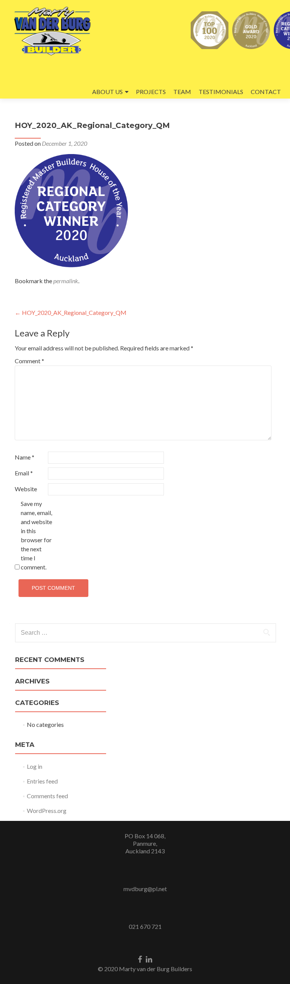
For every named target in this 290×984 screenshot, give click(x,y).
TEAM (182, 91)
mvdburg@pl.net (145, 888)
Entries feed (42, 781)
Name (24, 457)
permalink (65, 280)
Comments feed (47, 795)
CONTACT (266, 91)
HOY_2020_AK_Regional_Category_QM (70, 312)
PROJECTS (151, 91)
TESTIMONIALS (221, 91)
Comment (29, 360)
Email (24, 473)
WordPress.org (46, 810)
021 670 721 (145, 926)
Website (26, 488)
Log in (34, 766)
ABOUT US (107, 91)
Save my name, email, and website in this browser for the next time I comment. (36, 535)
